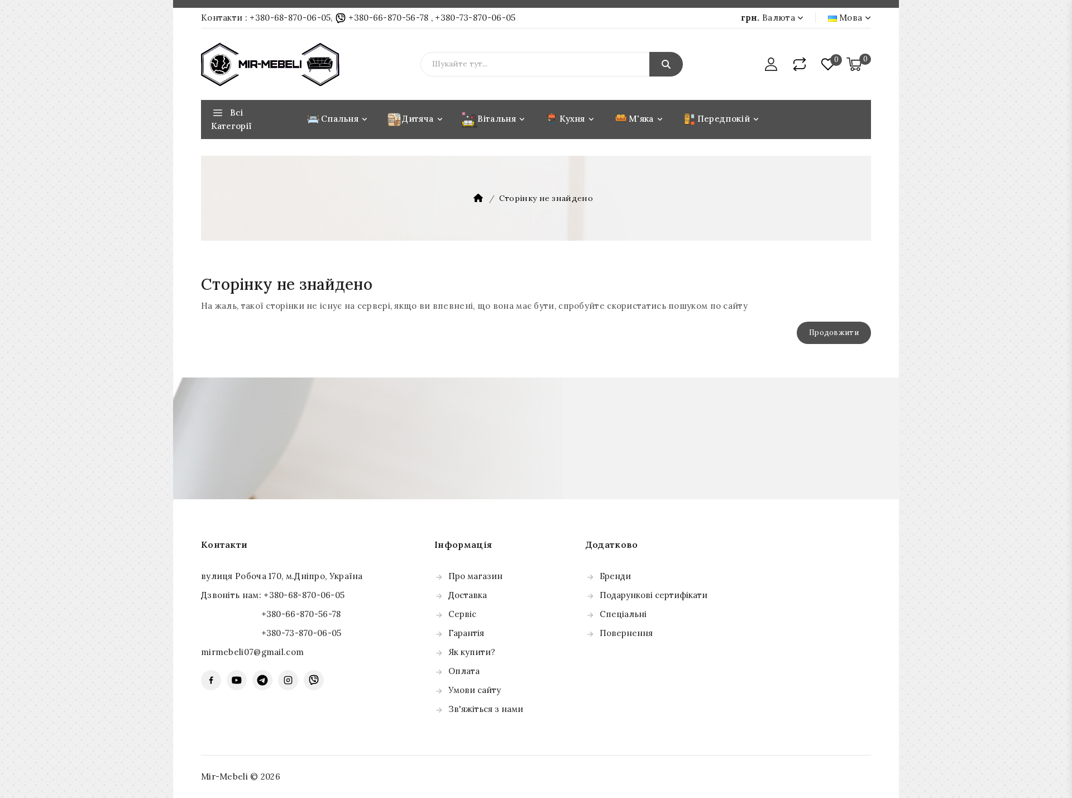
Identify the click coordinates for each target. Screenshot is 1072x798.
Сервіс (462, 614)
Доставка (467, 595)
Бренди (615, 576)
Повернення (626, 633)
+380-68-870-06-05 (290, 17)
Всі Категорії (231, 119)
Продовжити (834, 332)
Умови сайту (474, 690)
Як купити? (471, 652)
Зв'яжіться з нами (485, 709)
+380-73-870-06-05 (475, 17)
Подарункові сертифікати (653, 595)
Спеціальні (623, 614)
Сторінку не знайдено (546, 198)
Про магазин (475, 576)
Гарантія (466, 633)
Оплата (464, 671)
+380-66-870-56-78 (388, 17)
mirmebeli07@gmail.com (252, 652)
